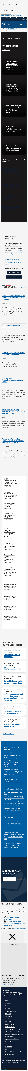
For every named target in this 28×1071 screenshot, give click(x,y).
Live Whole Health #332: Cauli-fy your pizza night (10, 505)
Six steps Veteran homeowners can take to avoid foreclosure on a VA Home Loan (10, 571)
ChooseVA (8, 1003)
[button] (11, 16)
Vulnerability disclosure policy (13, 1052)
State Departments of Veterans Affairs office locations (12, 763)
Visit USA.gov (14, 1062)
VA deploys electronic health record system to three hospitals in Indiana (11, 170)
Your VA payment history (10, 779)
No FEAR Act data (10, 1027)
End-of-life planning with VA (11, 806)
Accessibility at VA (10, 1024)
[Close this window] (12, 937)
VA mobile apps (8, 777)
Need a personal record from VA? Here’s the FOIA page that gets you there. (13, 87)
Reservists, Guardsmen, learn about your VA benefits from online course (10, 533)
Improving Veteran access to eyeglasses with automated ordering (14, 802)
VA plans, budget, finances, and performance (14, 1035)
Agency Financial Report (12, 1039)
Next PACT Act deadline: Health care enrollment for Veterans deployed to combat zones (14, 797)
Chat (14, 921)
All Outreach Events (8, 734)
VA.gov (7, 1001)
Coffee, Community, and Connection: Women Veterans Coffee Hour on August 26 (13, 697)
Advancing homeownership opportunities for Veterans (9, 545)
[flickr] (23, 975)
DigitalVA (7, 1008)
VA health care (8, 767)
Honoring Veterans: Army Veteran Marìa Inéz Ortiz (10, 617)
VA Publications (9, 1016)
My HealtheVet (8, 753)
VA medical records (9, 774)
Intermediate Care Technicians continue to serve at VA (13, 380)
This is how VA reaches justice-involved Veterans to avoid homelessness (13, 441)
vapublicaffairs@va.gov (11, 847)
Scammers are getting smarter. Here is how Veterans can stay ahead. (13, 411)
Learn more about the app (12, 259)
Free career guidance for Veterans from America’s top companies (13, 809)
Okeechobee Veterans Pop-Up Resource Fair (12, 669)
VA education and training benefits (13, 772)
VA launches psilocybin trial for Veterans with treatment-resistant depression (12, 208)
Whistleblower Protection (12, 1029)
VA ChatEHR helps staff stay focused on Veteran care (13, 129)
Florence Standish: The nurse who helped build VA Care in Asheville (13, 297)
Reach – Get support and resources (13, 782)
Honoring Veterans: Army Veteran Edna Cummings (10, 607)
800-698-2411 (11, 824)
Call (13, 917)
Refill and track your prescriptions (13, 755)
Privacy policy (9, 1041)
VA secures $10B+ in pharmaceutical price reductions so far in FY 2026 (11, 196)
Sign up (19, 878)
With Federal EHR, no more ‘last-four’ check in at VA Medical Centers (14, 109)
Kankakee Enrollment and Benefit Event (12, 712)
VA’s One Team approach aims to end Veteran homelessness (9, 516)
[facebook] (13, 975)
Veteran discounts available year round (13, 793)
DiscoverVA (8, 1006)
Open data (8, 1049)
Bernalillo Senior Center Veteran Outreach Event (13, 682)
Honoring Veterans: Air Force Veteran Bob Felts (10, 587)
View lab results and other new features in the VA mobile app (13, 148)
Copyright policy (9, 1054)
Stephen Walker (11, 29)
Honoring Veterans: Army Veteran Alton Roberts (10, 597)
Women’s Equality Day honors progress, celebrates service (13, 354)
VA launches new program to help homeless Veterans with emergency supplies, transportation (11, 183)
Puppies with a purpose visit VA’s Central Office (13, 326)
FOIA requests (9, 1044)
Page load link (5, 1069)
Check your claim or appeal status (13, 758)
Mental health (7, 760)
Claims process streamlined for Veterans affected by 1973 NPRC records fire (12, 65)
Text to (8, 919)
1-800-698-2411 (7, 984)
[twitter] (6, 975)
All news (23, 287)
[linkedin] (20, 975)
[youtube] (3, 975)
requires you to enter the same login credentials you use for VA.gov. (13, 252)
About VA (8, 1019)
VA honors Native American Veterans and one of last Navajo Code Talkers (10, 558)
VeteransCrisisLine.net (19, 929)
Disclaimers (8, 1047)
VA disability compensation (11, 769)
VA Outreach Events (10, 1011)
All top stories (6, 50)
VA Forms (8, 1014)
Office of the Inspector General (14, 1032)
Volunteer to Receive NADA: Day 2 (12, 655)
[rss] (10, 975)
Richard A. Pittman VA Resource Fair (12, 725)
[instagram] (16, 975)
